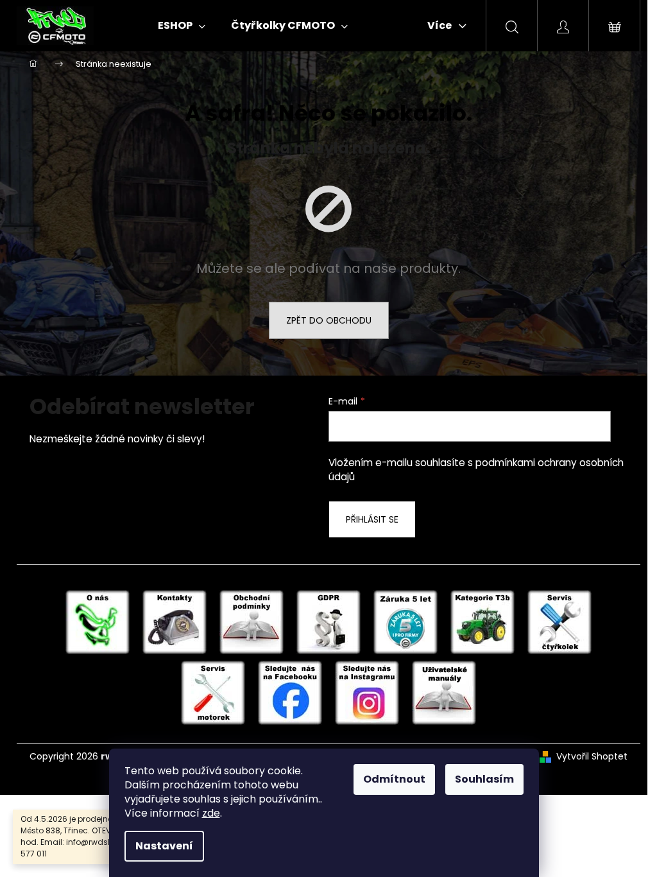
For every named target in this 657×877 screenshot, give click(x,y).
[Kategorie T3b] (482, 621)
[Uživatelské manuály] (444, 692)
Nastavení (164, 845)
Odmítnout (394, 779)
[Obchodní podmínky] (251, 621)
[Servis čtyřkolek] (559, 621)
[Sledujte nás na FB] (290, 692)
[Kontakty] (174, 621)
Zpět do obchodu (328, 320)
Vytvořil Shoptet (591, 757)
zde (211, 813)
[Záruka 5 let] (405, 621)
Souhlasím (484, 779)
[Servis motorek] (213, 692)
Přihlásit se (372, 519)
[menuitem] (181, 25)
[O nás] (97, 621)
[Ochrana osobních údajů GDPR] (328, 621)
